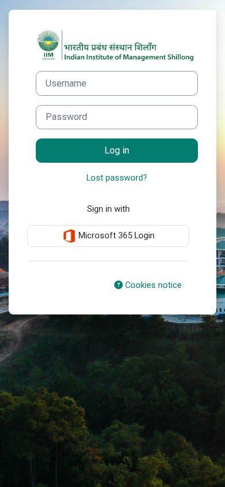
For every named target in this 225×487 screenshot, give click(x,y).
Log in (116, 150)
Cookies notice (152, 285)
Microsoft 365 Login (115, 235)
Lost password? (117, 178)
